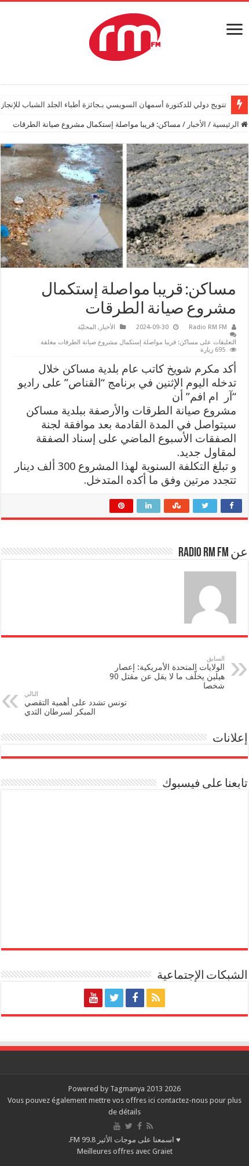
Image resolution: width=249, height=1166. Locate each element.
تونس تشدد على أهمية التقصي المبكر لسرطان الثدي (75, 703)
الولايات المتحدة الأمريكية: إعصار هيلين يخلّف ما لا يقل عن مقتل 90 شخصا (167, 672)
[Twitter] (114, 998)
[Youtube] (93, 998)
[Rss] (156, 998)
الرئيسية (227, 124)
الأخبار (196, 124)
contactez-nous (183, 1100)
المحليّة (87, 327)
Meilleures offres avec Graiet (125, 1151)
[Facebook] (135, 998)
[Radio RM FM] (124, 35)
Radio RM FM (208, 327)
